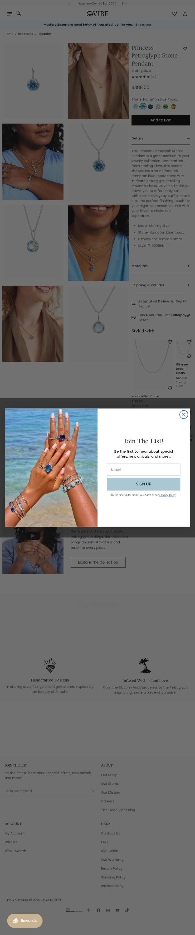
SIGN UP (143, 484)
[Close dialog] (184, 414)
